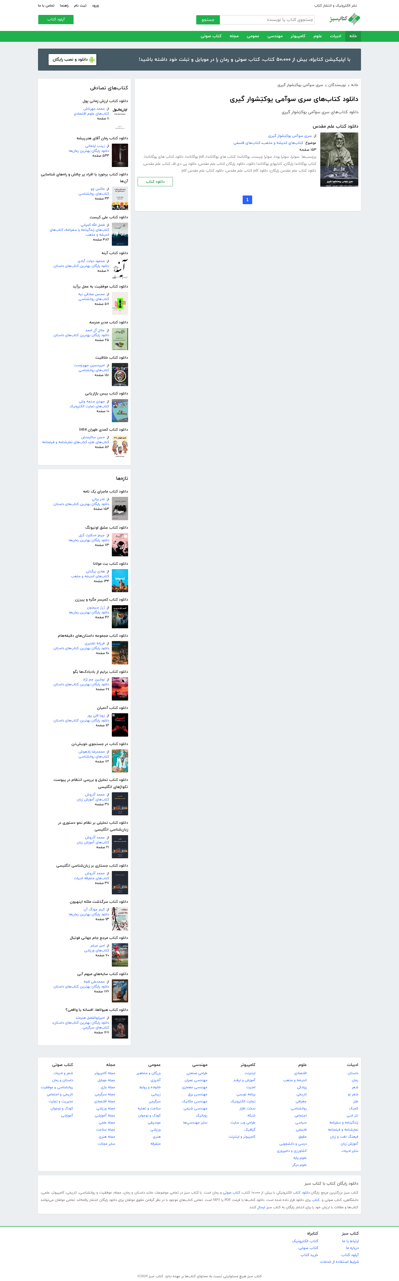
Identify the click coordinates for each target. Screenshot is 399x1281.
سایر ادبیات (349, 1151)
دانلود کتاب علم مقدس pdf (203, 170)
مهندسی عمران (196, 1080)
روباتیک (201, 1115)
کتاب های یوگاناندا (221, 156)
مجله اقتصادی (104, 1101)
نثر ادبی (352, 1115)
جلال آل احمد (95, 330)
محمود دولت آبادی (91, 261)
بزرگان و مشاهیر (149, 1073)
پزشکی (302, 1087)
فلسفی (301, 1129)
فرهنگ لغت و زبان (344, 1136)
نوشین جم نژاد (94, 679)
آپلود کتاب (56, 19)
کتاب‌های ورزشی (96, 950)
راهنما (64, 5)
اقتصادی (300, 1073)
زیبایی (156, 1094)
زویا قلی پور (96, 715)
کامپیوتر (298, 36)
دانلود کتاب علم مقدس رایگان (293, 170)
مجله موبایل (106, 1080)
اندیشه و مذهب (295, 1080)
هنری (157, 1136)
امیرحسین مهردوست (89, 365)
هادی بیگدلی (95, 571)
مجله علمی (107, 1122)
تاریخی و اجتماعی (60, 1094)
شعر (355, 1087)
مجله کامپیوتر (104, 1073)
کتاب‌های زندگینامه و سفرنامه (87, 230)
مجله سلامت (105, 1129)
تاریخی (301, 1094)
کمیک (353, 1108)
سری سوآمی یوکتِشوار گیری (290, 135)
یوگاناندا (244, 156)
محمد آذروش (95, 794)
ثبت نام (80, 5)
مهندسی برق (197, 1094)
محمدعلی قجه (94, 981)
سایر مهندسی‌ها (195, 1122)
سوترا (295, 156)
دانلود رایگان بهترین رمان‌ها (89, 151)
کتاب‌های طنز (99, 442)
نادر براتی (98, 499)
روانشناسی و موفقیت (57, 1087)
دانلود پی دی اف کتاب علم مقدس (170, 163)
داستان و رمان (62, 1080)
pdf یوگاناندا (195, 156)
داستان (353, 1073)
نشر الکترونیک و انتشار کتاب (335, 5)
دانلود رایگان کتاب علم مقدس (222, 163)
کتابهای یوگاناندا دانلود (264, 163)
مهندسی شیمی (195, 1108)
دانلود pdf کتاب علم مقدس (247, 170)
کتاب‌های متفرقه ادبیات (91, 878)
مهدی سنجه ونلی (92, 401)
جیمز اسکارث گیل (92, 535)
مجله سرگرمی (105, 1094)
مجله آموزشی (105, 1115)
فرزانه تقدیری (95, 643)
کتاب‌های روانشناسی (93, 193)
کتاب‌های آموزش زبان (93, 799)
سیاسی (301, 1122)
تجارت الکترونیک (242, 1101)
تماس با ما (46, 5)
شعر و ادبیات (63, 1073)
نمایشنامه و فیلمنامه (343, 1129)
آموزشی (67, 1115)
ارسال (261, 1207)
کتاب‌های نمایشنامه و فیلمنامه (64, 442)
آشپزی (156, 1080)
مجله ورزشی (105, 1108)
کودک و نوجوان (149, 1115)
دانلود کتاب (155, 181)
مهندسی (275, 36)
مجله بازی (108, 1087)
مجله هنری (107, 1136)
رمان (355, 1080)
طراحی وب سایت (242, 1122)
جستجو (208, 20)
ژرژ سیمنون (96, 607)
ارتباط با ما (350, 1241)
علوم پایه (300, 1158)
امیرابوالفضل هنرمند (90, 1017)
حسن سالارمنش (93, 437)
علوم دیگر (299, 1165)
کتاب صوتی (211, 36)
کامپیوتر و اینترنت (242, 1136)
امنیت (250, 1087)
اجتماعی (300, 1115)
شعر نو (353, 1094)
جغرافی (301, 1101)
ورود (95, 5)
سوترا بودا (281, 156)
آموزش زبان (349, 1143)
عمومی (253, 36)
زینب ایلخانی (95, 146)
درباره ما (352, 1248)
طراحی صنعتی (196, 1073)
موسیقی (154, 1122)
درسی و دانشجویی (293, 1143)
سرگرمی (155, 1101)
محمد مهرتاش (94, 108)
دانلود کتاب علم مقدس (335, 126)
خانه (353, 36)
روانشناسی (299, 1108)
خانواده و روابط (150, 1087)
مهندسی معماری (194, 1087)
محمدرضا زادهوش (91, 751)
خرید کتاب (309, 1255)
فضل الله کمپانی (93, 225)
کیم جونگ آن (94, 909)
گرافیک (249, 1129)
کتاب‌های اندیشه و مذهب (90, 576)
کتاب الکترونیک (305, 1241)
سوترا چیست (262, 156)
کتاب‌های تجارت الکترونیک (89, 406)
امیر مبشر (97, 945)
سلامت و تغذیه (149, 1108)
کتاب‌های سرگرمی (96, 1027)
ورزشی (155, 1129)
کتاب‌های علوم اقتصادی (91, 113)
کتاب (315, 1200)
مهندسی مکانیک (194, 1101)
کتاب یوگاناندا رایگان (300, 163)
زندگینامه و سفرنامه (343, 1122)
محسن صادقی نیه (91, 294)
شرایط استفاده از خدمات (339, 1261)
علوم (318, 36)
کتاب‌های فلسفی (246, 143)
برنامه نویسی (245, 1094)
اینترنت (250, 1073)
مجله (234, 36)
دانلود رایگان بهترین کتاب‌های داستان (81, 266)
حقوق (303, 1136)
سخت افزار (247, 1108)
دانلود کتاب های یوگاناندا (164, 156)
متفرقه (155, 1143)
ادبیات (335, 36)
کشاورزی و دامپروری (292, 1151)
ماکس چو (98, 189)
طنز (355, 1101)
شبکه (251, 1115)
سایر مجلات (106, 1143)
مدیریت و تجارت (61, 1101)
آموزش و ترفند (244, 1080)
